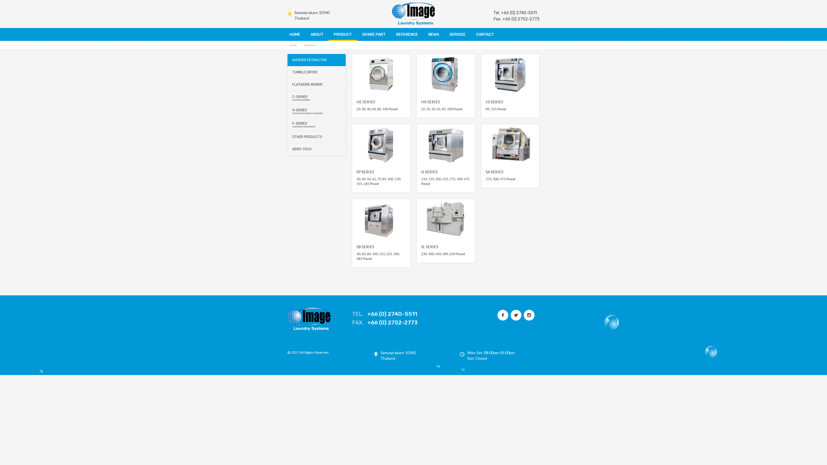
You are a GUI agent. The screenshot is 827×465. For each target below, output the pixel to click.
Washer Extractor (309, 60)
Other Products (307, 137)
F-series (304, 124)
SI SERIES (429, 171)
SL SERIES (429, 246)
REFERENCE (407, 34)
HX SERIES (430, 101)
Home (293, 45)
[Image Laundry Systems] (413, 13)
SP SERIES (365, 171)
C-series (301, 98)
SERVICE (457, 34)
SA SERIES (494, 171)
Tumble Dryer (304, 72)
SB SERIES (365, 246)
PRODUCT (343, 34)
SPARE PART (374, 34)
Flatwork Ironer (307, 84)
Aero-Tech (301, 149)
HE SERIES (365, 101)
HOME (294, 34)
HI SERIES (494, 101)
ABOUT (317, 34)
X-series (307, 111)
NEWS (433, 34)
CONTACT (485, 34)
